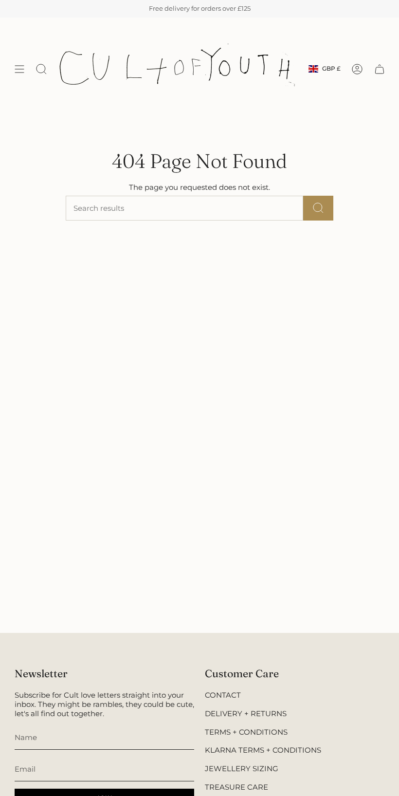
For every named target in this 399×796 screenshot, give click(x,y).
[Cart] (379, 68)
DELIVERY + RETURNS (246, 713)
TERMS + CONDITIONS (246, 732)
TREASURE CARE (236, 787)
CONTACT (223, 695)
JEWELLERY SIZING (241, 768)
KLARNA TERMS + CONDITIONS (263, 750)
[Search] (318, 208)
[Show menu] (19, 68)
